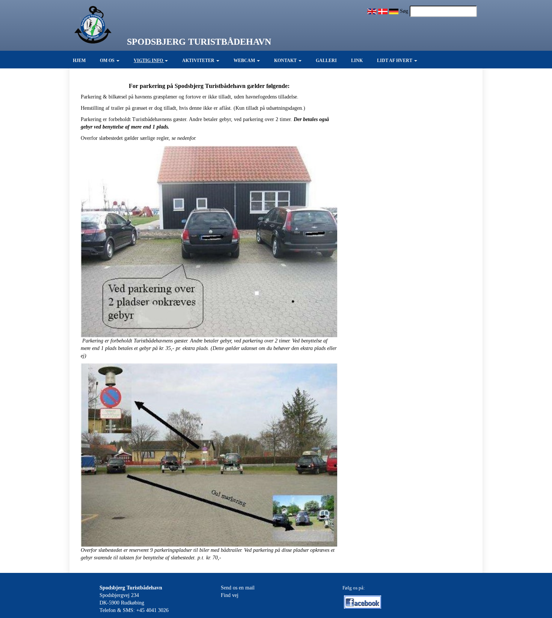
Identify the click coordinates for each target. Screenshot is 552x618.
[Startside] (86, 25)
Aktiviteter (199, 60)
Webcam (245, 60)
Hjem (79, 60)
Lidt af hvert (395, 60)
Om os (108, 60)
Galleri (326, 60)
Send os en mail (238, 588)
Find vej (229, 595)
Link (357, 60)
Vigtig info (149, 60)
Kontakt (286, 60)
